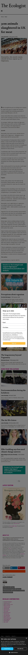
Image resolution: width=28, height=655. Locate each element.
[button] (14, 652)
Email (4, 322)
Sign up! (14, 343)
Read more (9, 646)
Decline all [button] (20, 648)
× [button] (26, 638)
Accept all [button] (7, 648)
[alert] (14, 646)
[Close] (26, 309)
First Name (5, 327)
